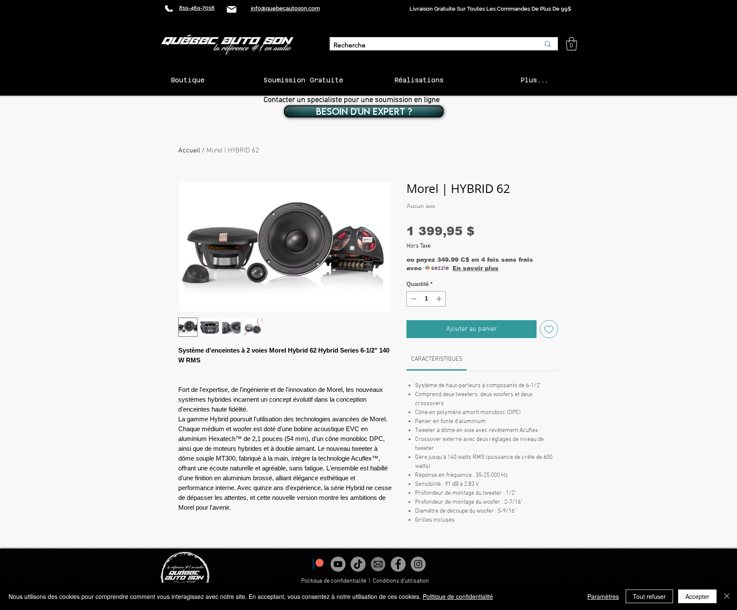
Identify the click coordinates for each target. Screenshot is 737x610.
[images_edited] (378, 564)
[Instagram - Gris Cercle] (418, 564)
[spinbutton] (426, 299)
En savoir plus (476, 268)
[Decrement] (413, 299)
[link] (436, 359)
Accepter (697, 596)
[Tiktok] (358, 564)
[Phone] (169, 9)
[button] (571, 43)
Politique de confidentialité (333, 581)
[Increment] (440, 299)
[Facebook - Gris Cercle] (398, 564)
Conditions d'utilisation (401, 581)
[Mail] (231, 9)
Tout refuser (649, 596)
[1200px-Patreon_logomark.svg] (317, 564)
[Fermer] (727, 596)
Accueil (189, 150)
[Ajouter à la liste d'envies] (549, 329)
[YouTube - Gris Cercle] (338, 564)
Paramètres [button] (603, 596)
